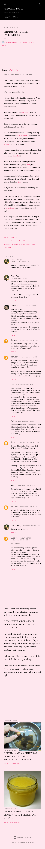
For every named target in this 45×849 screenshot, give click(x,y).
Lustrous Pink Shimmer (21, 538)
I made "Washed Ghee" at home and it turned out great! (20, 814)
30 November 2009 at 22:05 (29, 442)
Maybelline (14, 244)
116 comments (14, 764)
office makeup (24, 244)
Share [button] (6, 237)
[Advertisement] (22, 698)
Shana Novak (28, 842)
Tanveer (14, 340)
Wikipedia (14, 70)
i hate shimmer (24, 241)
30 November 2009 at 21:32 (26, 306)
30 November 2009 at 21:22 (21, 278)
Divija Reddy (16, 260)
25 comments (14, 822)
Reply (13, 271)
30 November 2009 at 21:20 (22, 262)
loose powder (34, 241)
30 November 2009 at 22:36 (28, 506)
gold (19, 182)
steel (28, 164)
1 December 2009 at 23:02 (21, 540)
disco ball (16, 156)
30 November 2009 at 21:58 (25, 385)
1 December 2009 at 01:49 (31, 525)
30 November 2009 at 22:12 (25, 485)
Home (7, 17)
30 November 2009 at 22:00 (25, 421)
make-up (24, 112)
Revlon (6, 144)
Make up (7, 244)
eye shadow (10, 208)
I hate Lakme (13, 241)
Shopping (7, 247)
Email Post (13, 237)
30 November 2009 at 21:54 (28, 357)
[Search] (39, 3)
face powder (22, 135)
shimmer (32, 244)
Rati (12, 384)
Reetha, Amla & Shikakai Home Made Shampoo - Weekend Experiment (20, 756)
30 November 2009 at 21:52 (28, 340)
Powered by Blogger (24, 837)
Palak (13, 306)
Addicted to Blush (15, 8)
